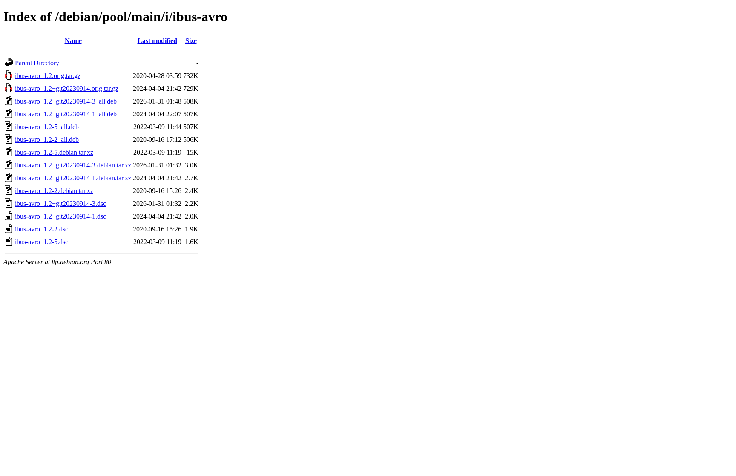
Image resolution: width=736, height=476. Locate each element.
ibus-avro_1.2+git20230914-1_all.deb (66, 114)
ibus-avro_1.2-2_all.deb (47, 139)
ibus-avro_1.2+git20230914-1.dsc (60, 216)
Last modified (157, 40)
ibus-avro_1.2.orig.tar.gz (47, 75)
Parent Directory (37, 62)
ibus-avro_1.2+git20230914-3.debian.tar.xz (73, 165)
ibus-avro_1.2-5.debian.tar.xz (54, 152)
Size (191, 40)
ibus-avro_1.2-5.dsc (41, 241)
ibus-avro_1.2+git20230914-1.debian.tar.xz (73, 178)
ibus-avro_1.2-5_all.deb (47, 126)
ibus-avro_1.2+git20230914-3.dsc (60, 203)
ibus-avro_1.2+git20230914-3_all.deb (66, 101)
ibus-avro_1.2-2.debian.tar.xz (54, 190)
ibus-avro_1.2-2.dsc (41, 229)
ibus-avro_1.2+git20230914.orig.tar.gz (66, 88)
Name (73, 40)
